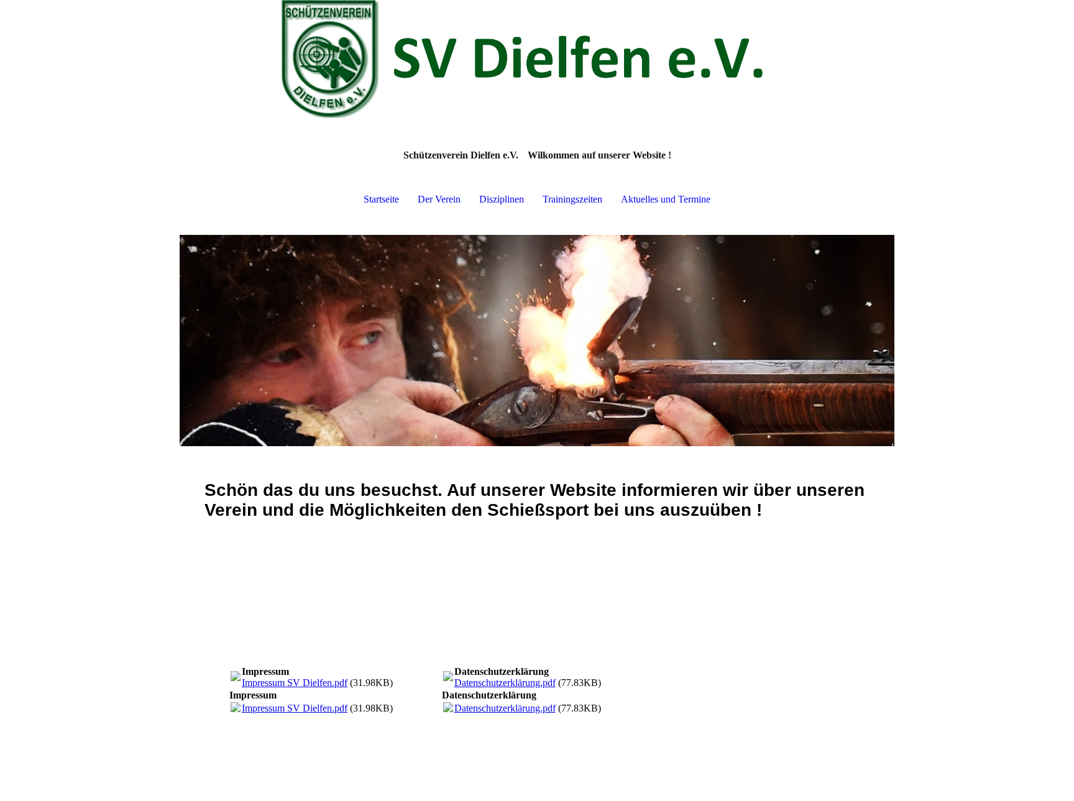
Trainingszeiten (572, 199)
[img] (537, 62)
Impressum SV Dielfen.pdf (294, 682)
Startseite (381, 199)
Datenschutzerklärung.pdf (505, 682)
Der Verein (439, 199)
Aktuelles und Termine (665, 199)
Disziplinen (501, 199)
